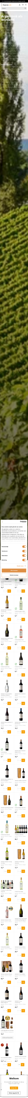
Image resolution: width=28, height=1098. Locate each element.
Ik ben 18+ (14, 1088)
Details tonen (20, 566)
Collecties (6, 12)
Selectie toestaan (14, 575)
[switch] (24, 551)
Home (2, 12)
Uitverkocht (7, 1037)
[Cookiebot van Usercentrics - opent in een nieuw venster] (20, 522)
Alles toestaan (14, 570)
